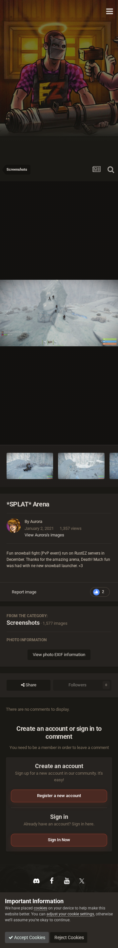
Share (30, 684)
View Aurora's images (44, 534)
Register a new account (59, 795)
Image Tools (92, 432)
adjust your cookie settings (70, 914)
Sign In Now (59, 839)
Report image (24, 591)
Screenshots (23, 622)
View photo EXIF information (59, 654)
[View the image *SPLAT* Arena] (30, 466)
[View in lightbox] (59, 313)
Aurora (36, 521)
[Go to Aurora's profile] (14, 525)
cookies (40, 908)
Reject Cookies (68, 937)
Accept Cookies (29, 937)
